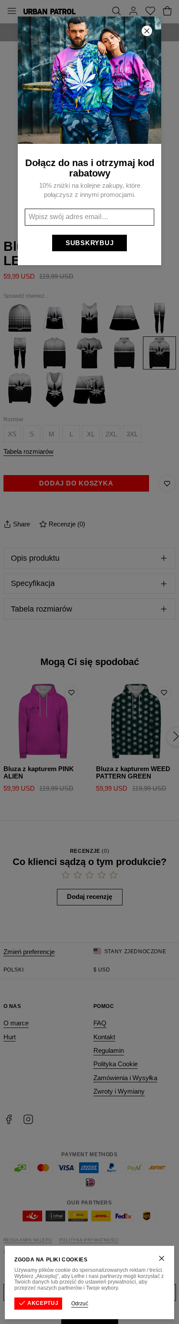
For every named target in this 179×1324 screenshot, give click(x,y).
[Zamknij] (161, 1258)
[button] (89, 662)
